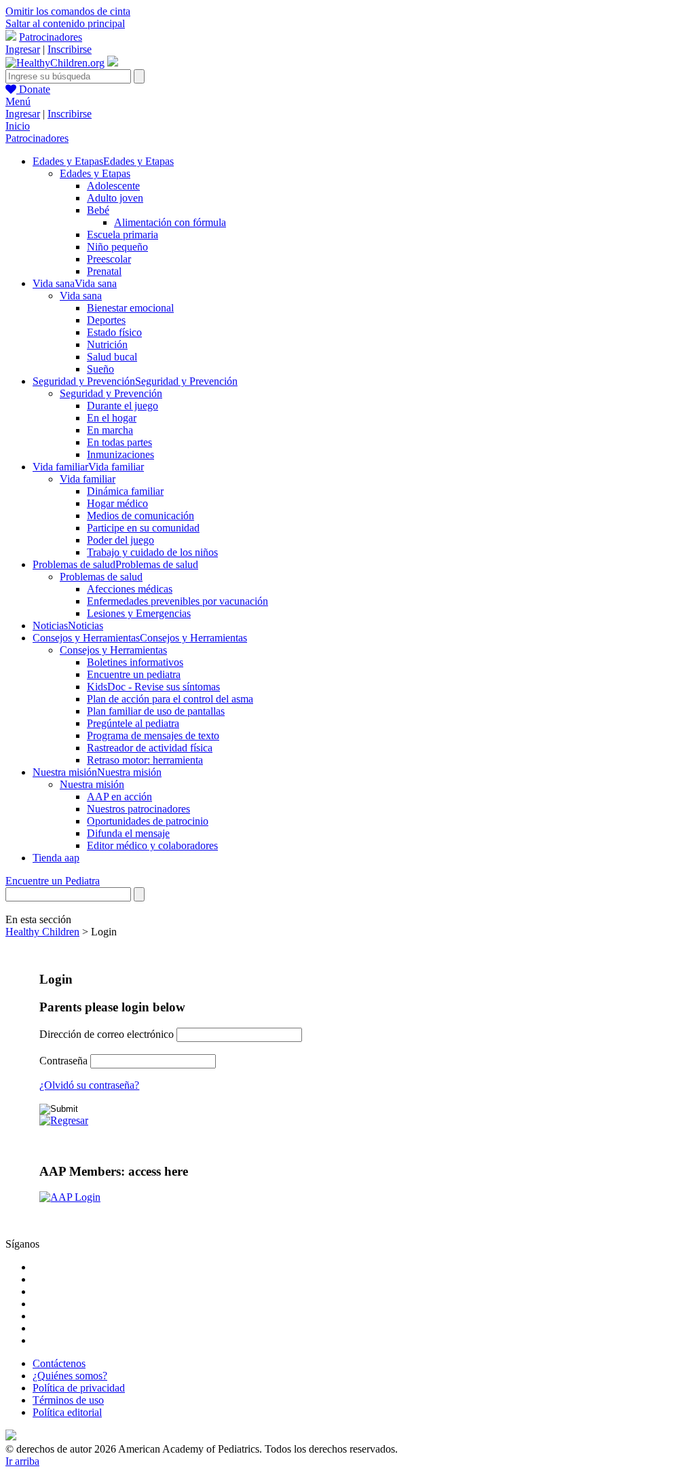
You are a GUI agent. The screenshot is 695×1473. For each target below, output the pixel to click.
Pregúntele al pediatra (133, 723)
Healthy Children (42, 931)
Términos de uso (68, 1400)
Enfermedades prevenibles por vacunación (177, 601)
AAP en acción (119, 796)
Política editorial (67, 1412)
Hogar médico (117, 503)
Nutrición (107, 344)
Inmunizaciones (120, 454)
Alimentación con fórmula (170, 222)
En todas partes (119, 442)
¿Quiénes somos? (70, 1375)
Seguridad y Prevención (111, 393)
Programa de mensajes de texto (153, 735)
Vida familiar (87, 479)
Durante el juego (122, 405)
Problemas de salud (101, 576)
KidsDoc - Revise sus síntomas (153, 686)
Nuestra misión (92, 784)
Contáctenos (59, 1363)
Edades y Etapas (95, 173)
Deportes (106, 320)
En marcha (110, 430)
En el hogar (111, 418)
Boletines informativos (135, 662)
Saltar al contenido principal (65, 23)
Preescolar (109, 259)
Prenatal (104, 271)
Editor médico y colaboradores (152, 845)
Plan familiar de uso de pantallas (156, 711)
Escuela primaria (122, 234)
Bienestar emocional (130, 308)
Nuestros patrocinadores (138, 809)
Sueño (100, 369)
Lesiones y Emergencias (139, 613)
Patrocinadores (50, 37)
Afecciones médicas (129, 589)
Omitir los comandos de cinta (67, 11)
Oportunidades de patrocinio (147, 821)
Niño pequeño (117, 247)
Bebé (98, 210)
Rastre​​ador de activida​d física (149, 747)
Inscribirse (70, 49)
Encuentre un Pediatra (52, 881)
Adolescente (113, 185)
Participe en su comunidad (143, 528)
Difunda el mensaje (128, 833)
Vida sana (81, 295)
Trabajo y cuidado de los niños (152, 552)
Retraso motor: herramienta (145, 760)
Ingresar (22, 49)
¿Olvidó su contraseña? (89, 1085)
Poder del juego (120, 540)
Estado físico (114, 332)
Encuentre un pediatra (134, 674)
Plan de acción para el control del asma (170, 699)
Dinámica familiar (125, 491)
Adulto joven (115, 198)
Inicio (17, 126)
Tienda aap (56, 857)
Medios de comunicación (140, 515)
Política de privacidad (79, 1388)
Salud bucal (112, 356)
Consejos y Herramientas (113, 650)
